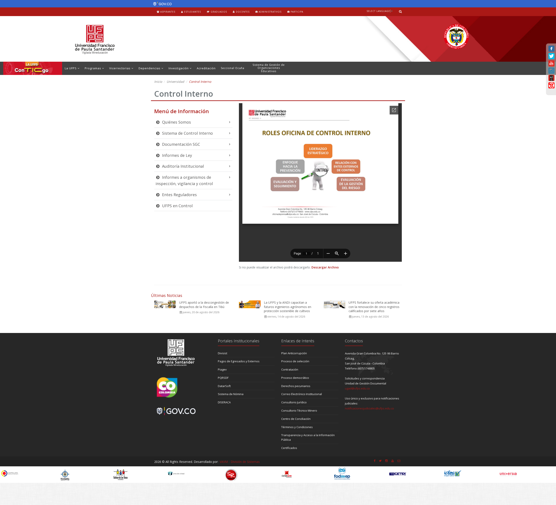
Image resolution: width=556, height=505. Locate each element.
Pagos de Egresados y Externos (239, 361)
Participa (296, 11)
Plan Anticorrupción (294, 353)
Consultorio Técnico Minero (299, 410)
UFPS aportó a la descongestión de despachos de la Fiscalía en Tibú (204, 304)
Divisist (222, 353)
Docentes (242, 11)
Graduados (218, 11)
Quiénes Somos (176, 122)
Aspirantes (167, 11)
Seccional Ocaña (232, 68)
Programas (93, 68)
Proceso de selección (295, 361)
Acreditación (206, 68)
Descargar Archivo (325, 267)
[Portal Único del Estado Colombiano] (161, 4)
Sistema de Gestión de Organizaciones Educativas (269, 68)
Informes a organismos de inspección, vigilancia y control (184, 180)
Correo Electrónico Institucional (301, 394)
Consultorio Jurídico (294, 402)
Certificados (289, 448)
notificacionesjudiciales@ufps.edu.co (369, 408)
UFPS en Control (177, 205)
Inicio (158, 81)
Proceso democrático (295, 378)
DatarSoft (224, 386)
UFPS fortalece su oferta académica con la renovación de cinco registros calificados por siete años (374, 306)
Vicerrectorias (120, 68)
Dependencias (150, 68)
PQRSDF (223, 378)
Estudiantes (192, 11)
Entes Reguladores (179, 194)
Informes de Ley (176, 155)
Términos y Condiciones (297, 427)
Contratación (289, 369)
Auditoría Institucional (182, 166)
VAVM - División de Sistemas (240, 462)
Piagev (222, 369)
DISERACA (224, 402)
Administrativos (269, 11)
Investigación (179, 68)
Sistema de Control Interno (187, 133)
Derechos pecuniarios (295, 386)
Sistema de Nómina (230, 394)
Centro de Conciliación (296, 419)
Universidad (175, 81)
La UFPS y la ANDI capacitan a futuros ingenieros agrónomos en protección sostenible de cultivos (287, 306)
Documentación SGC (180, 144)
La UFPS (71, 68)
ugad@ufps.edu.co (357, 388)
